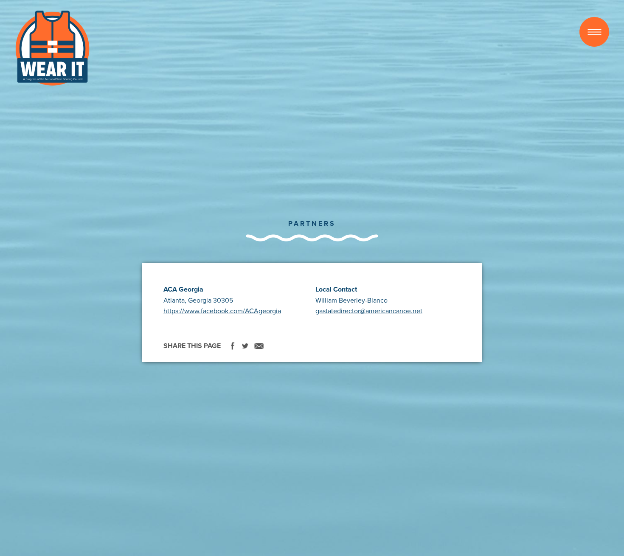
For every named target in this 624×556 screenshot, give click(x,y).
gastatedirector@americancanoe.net (368, 311)
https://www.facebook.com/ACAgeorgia (222, 311)
